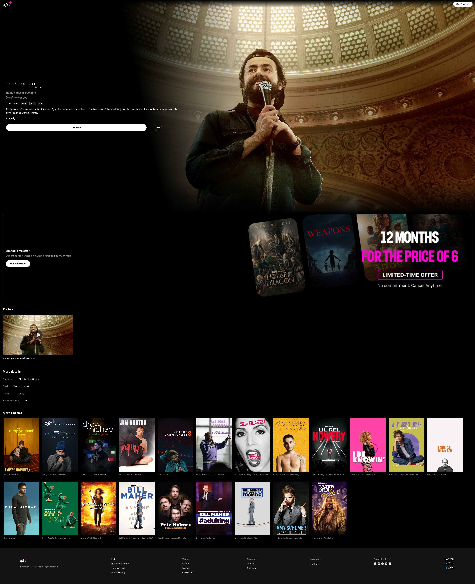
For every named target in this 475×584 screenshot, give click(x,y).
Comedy (10, 118)
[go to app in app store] (450, 559)
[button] (463, 4)
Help (113, 559)
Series (185, 563)
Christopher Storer (28, 379)
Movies (186, 567)
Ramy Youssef (21, 386)
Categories (188, 572)
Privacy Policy (118, 572)
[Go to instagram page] (378, 564)
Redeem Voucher (120, 563)
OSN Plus (251, 563)
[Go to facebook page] (375, 564)
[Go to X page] (390, 564)
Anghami (251, 567)
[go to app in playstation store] (450, 567)
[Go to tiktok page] (382, 564)
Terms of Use (118, 567)
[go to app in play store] (450, 563)
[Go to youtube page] (386, 564)
